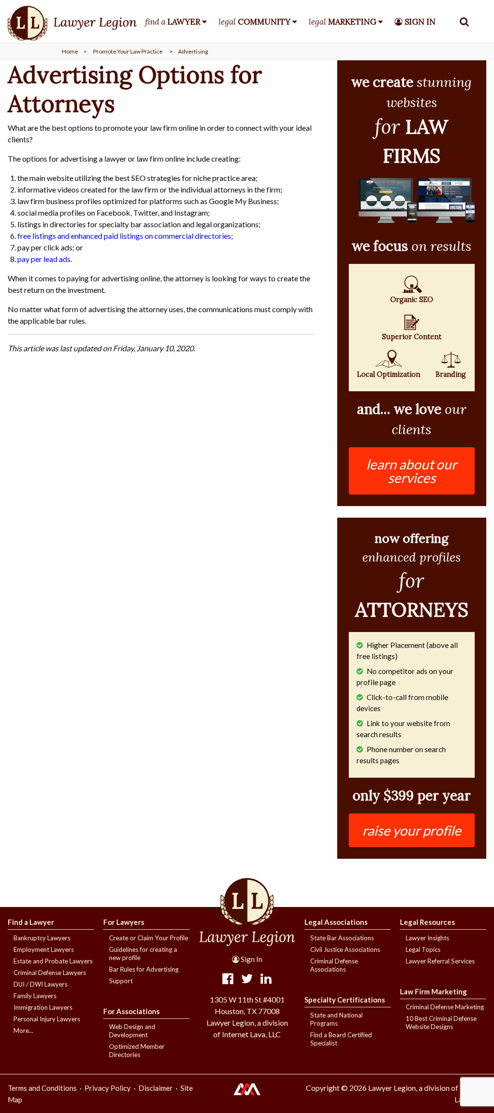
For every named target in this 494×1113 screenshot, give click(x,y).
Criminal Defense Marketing (445, 1007)
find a (172, 21)
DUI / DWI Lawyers (41, 984)
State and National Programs (336, 1019)
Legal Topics (423, 949)
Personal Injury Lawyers (47, 1019)
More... (23, 1030)
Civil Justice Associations (345, 949)
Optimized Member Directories (137, 1050)
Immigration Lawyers (43, 1007)
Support (121, 981)
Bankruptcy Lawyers (42, 938)
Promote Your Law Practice (128, 51)
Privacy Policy (107, 1088)
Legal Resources (427, 922)
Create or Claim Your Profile (148, 938)
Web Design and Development (132, 1031)
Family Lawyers (35, 996)
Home (70, 51)
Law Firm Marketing (433, 991)
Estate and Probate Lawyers (53, 961)
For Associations (131, 1011)
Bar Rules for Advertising (143, 969)
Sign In (250, 959)
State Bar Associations (342, 938)
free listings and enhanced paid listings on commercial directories (124, 235)
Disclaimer (155, 1088)
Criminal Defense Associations (334, 965)
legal (254, 21)
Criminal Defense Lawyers (50, 972)
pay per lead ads (43, 258)
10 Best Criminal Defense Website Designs (441, 1023)
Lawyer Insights (427, 938)
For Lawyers (123, 922)
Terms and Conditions (42, 1088)
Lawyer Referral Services (440, 961)
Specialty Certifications (344, 999)
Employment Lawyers (44, 949)
